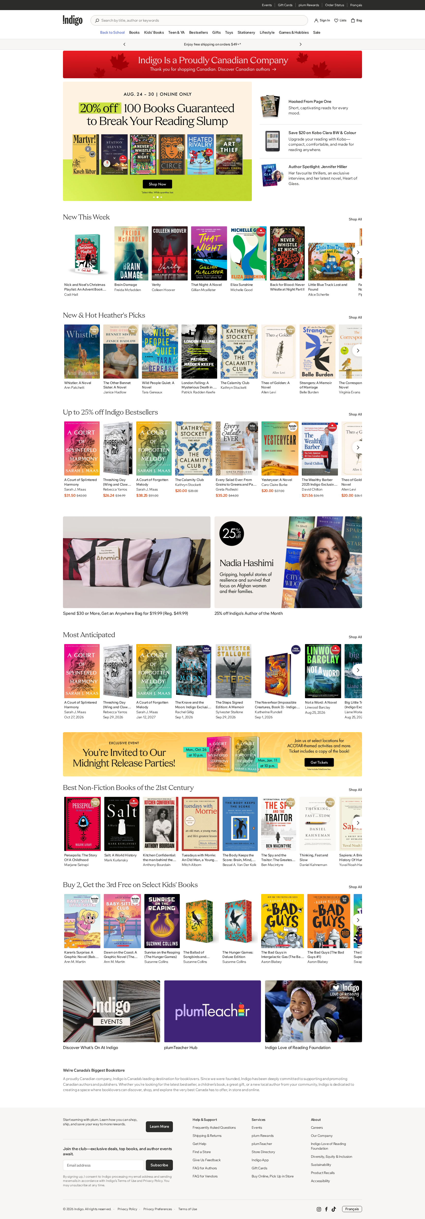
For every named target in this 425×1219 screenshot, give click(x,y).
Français (356, 5)
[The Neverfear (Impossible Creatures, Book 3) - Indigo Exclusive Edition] (278, 671)
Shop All (355, 219)
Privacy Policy (127, 1209)
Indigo (79, 1209)
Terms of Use (187, 1209)
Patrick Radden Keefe (198, 392)
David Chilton (312, 489)
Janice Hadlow (114, 392)
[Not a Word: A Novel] (323, 671)
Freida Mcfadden (127, 290)
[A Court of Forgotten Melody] (154, 448)
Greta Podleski (227, 489)
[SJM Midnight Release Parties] (212, 754)
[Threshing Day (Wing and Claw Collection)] (118, 448)
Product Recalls (323, 1173)
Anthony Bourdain (156, 865)
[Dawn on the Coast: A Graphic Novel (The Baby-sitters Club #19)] (122, 921)
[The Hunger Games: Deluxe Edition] (240, 921)
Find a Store (202, 1152)
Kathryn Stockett (234, 388)
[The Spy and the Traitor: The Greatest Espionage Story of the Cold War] (278, 824)
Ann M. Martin (74, 962)
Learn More (159, 1126)
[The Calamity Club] (239, 351)
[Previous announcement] (124, 44)
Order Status (334, 5)
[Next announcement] (300, 44)
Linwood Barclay (317, 707)
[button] (112, 34)
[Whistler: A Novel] (82, 351)
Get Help (199, 1144)
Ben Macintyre (272, 865)
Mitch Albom (191, 865)
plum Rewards (309, 5)
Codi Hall (71, 294)
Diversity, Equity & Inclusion (331, 1156)
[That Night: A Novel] (209, 253)
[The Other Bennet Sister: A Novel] (120, 351)
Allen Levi (268, 392)
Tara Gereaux (152, 392)
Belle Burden (309, 392)
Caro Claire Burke (274, 485)
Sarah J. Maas (75, 489)
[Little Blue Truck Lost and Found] (331, 253)
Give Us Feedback (207, 1160)
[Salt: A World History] (122, 824)
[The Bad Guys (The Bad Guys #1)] (328, 921)
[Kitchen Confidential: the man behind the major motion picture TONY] (160, 824)
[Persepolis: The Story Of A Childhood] (82, 824)
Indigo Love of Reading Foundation (328, 1146)
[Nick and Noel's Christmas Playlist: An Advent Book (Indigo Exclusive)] (87, 253)
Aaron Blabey (271, 962)
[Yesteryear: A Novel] (279, 448)
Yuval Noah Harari (352, 865)
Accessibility (320, 1181)
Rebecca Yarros (115, 489)
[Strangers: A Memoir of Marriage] (317, 351)
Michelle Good (241, 290)
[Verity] (170, 253)
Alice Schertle (318, 294)
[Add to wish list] (105, 275)
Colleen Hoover (163, 290)
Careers (317, 1127)
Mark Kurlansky (116, 860)
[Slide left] (71, 141)
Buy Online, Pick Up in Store (272, 1176)
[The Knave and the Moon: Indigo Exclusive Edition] (193, 671)
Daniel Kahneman (313, 865)
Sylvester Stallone (229, 712)
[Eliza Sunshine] (248, 253)
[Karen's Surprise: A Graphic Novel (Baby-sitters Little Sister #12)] (82, 921)
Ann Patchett (74, 388)
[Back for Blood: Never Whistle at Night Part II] (287, 253)
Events (267, 5)
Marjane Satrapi (76, 865)
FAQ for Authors (205, 1168)
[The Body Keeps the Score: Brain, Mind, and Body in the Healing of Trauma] (240, 824)
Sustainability (321, 1164)
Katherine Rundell (268, 712)
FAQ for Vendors (205, 1176)
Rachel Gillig (184, 712)
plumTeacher (262, 1144)
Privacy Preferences (157, 1209)
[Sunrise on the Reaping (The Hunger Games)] (162, 921)
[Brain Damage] (131, 253)
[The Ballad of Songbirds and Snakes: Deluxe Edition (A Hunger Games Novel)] (201, 921)
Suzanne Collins (156, 962)
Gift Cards (285, 5)
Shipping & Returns (207, 1135)
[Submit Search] (96, 20)
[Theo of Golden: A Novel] (278, 351)
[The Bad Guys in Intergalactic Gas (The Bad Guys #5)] (282, 921)
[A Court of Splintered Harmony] (82, 448)
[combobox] (202, 20)
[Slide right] (244, 141)
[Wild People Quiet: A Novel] (160, 351)
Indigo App (260, 1160)
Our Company (322, 1135)
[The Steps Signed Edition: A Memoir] (234, 671)
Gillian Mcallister (203, 290)
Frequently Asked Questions (214, 1127)
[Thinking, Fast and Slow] (318, 824)
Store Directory (263, 1152)
